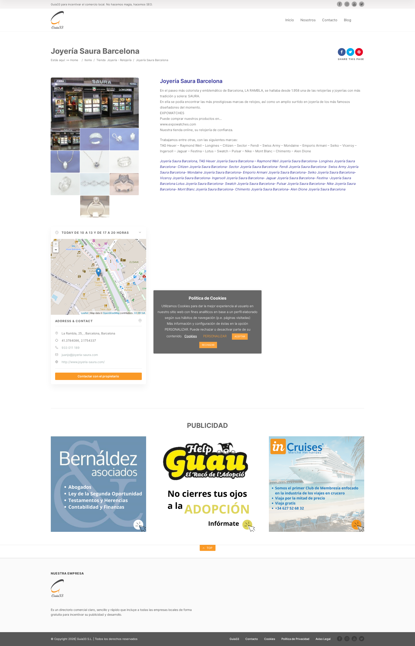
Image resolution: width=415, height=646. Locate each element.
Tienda (100, 60)
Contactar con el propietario (98, 376)
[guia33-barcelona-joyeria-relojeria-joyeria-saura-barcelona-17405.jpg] (124, 139)
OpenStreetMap (111, 313)
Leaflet (84, 313)
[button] (98, 233)
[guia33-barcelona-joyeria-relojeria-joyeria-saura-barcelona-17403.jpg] (65, 139)
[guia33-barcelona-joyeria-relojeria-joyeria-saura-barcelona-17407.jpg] (94, 162)
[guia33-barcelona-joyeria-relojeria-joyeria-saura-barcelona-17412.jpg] (94, 206)
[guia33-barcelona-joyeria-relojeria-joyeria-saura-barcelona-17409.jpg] (65, 184)
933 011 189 (71, 347)
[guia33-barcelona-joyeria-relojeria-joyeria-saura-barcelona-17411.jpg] (124, 184)
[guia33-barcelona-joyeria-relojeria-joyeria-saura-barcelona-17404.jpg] (94, 139)
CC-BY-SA (139, 313)
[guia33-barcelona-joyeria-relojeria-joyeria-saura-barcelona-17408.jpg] (124, 162)
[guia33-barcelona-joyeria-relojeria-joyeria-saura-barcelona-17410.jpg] (94, 184)
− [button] (56, 249)
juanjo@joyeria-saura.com (80, 355)
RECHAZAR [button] (208, 344)
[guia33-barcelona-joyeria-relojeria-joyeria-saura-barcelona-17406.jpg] (65, 162)
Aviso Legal (323, 639)
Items (88, 60)
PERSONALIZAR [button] (215, 336)
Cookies (269, 639)
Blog (347, 20)
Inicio (289, 20)
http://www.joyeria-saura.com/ (83, 362)
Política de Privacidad (295, 639)
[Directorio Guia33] (57, 20)
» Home (73, 60)
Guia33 (234, 639)
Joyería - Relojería (119, 60)
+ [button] (56, 244)
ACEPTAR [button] (240, 336)
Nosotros (308, 20)
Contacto (329, 20)
